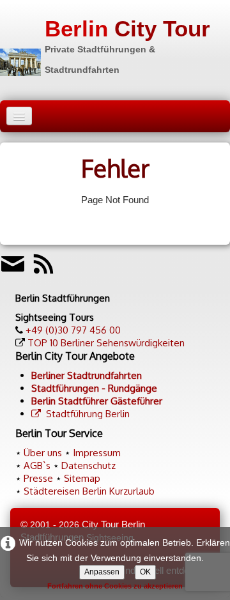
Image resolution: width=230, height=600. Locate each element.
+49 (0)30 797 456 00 (73, 330)
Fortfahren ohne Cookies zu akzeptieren (115, 586)
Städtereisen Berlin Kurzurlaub (89, 491)
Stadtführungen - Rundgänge (94, 388)
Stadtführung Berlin (88, 414)
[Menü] (19, 116)
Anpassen (101, 571)
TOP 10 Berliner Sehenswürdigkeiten (106, 343)
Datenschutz (88, 465)
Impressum (97, 453)
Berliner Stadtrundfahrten (86, 375)
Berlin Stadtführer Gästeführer (96, 401)
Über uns (43, 453)
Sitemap (82, 478)
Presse (38, 478)
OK (145, 571)
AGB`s (37, 465)
